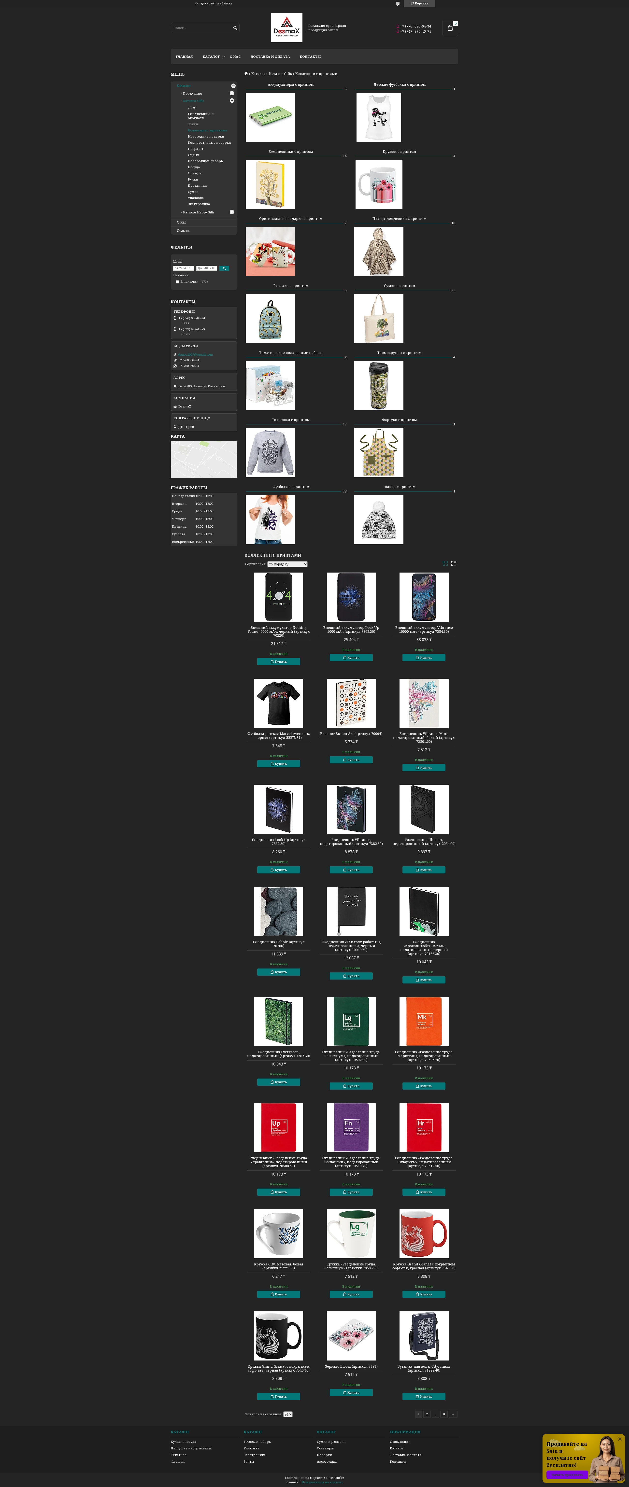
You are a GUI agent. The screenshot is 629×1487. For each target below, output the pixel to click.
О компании (400, 1441)
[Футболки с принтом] (270, 519)
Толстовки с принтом (291, 419)
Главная (184, 56)
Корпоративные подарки (209, 142)
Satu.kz (339, 1478)
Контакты (310, 56)
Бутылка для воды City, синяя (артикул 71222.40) (424, 1368)
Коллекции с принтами (207, 130)
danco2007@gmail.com (195, 354)
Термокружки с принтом (399, 352)
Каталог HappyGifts (198, 212)
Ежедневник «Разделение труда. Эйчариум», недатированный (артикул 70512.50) (424, 1162)
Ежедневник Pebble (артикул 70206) (279, 944)
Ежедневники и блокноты (201, 116)
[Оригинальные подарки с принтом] (270, 251)
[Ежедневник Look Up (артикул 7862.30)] (278, 809)
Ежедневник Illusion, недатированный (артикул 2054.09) (424, 842)
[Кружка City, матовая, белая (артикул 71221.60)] (278, 1233)
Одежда (194, 173)
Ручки (193, 179)
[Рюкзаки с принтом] (270, 318)
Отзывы (184, 230)
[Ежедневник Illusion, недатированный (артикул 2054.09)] (424, 809)
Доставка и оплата (270, 56)
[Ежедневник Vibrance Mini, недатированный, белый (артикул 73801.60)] (424, 703)
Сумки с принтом (399, 285)
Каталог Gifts (280, 74)
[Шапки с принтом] (378, 519)
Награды (195, 148)
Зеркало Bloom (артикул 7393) (351, 1366)
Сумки (193, 191)
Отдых (193, 155)
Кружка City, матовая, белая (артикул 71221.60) (278, 1266)
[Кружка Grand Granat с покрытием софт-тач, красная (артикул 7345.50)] (424, 1233)
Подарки (324, 1455)
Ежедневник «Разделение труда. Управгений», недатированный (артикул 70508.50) (278, 1162)
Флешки (178, 1461)
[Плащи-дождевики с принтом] (378, 251)
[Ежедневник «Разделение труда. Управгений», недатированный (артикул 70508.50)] (278, 1127)
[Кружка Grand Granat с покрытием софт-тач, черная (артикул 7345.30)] (278, 1336)
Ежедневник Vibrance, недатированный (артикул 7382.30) (351, 842)
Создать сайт (205, 3)
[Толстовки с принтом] (270, 452)
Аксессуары (327, 1461)
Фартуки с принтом (399, 419)
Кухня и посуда (183, 1441)
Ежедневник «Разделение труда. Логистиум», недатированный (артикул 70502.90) (351, 1056)
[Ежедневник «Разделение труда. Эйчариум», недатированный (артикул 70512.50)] (424, 1127)
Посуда (194, 167)
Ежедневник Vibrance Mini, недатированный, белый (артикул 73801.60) (424, 738)
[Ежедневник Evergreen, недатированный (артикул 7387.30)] (278, 1021)
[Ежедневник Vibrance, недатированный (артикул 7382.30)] (351, 809)
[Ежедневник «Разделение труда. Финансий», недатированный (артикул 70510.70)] (351, 1127)
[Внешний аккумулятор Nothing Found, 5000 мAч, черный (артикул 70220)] (278, 597)
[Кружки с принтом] (378, 184)
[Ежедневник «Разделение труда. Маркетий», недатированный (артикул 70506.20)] (424, 1021)
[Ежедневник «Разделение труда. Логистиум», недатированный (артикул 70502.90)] (351, 1021)
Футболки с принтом (290, 486)
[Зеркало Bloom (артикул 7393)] (351, 1336)
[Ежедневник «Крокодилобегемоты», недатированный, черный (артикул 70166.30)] (424, 911)
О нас (235, 56)
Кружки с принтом (399, 151)
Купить (281, 661)
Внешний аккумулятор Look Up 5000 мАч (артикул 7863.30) (351, 629)
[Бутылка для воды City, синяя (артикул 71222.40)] (424, 1336)
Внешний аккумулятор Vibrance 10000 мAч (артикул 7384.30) (424, 629)
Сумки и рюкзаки (331, 1441)
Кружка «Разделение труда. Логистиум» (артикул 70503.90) (351, 1266)
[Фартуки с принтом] (378, 452)
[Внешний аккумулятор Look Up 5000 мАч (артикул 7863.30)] (351, 597)
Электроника (199, 204)
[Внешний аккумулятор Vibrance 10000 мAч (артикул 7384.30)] (424, 597)
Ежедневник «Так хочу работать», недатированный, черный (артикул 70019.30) (351, 946)
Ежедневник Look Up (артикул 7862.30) (279, 842)
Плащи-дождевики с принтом (399, 218)
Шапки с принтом (399, 486)
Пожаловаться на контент (322, 1482)
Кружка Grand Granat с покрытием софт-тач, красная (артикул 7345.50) (424, 1266)
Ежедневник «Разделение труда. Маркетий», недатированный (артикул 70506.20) (424, 1056)
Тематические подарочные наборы (291, 352)
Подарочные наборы (206, 161)
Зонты (193, 124)
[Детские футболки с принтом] (378, 117)
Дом (191, 107)
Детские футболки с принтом (399, 84)
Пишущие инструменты (191, 1448)
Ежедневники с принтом (291, 151)
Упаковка (196, 198)
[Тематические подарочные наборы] (270, 385)
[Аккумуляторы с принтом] (270, 117)
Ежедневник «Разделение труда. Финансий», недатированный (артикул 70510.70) (351, 1162)
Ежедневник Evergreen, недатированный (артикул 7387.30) (278, 1054)
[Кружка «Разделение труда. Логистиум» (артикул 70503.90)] (351, 1233)
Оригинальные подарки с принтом (290, 218)
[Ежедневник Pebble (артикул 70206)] (278, 911)
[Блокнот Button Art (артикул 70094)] (351, 703)
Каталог (211, 56)
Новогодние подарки (206, 136)
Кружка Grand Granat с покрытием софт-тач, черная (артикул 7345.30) (279, 1368)
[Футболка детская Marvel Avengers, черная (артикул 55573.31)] (278, 703)
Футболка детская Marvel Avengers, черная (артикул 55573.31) (278, 736)
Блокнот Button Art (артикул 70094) (351, 734)
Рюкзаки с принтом (290, 285)
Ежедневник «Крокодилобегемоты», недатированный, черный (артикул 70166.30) (424, 948)
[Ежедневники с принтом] (270, 184)
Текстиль (178, 1455)
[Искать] (235, 28)
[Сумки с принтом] (378, 318)
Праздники (197, 185)
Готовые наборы (258, 1441)
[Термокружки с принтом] (378, 385)
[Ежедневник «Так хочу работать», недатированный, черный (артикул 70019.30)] (351, 911)
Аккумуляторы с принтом (291, 84)
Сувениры (325, 1448)
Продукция (192, 93)
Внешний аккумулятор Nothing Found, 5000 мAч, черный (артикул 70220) (279, 631)
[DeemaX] (286, 27)
